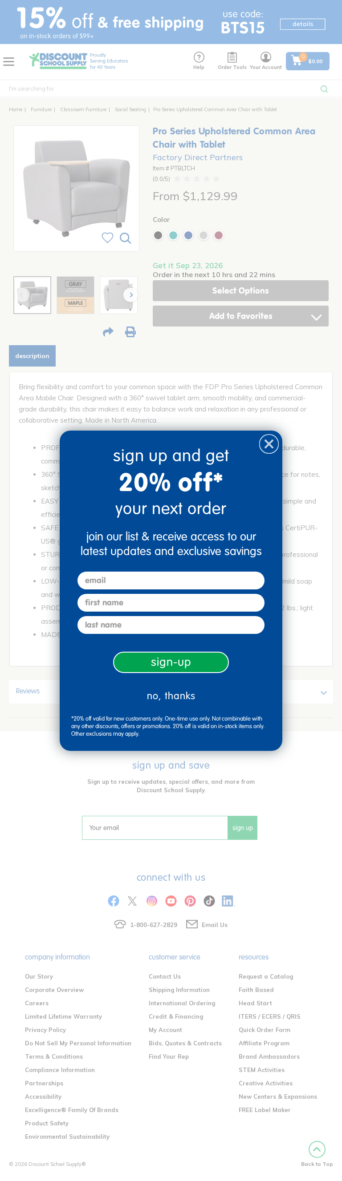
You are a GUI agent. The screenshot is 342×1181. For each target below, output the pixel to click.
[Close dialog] (269, 444)
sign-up (171, 662)
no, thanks (171, 696)
